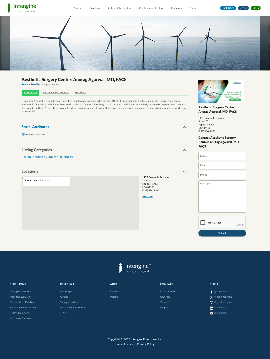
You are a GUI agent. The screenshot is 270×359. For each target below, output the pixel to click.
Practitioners (66, 157)
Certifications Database (22, 302)
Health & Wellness (35, 134)
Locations (80, 92)
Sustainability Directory (119, 8)
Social (215, 284)
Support (164, 307)
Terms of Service (124, 344)
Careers (164, 302)
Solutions (95, 8)
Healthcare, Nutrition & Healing (39, 157)
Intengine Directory (20, 291)
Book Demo (228, 8)
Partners (114, 291)
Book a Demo (167, 291)
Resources (176, 8)
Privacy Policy (145, 344)
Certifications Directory (151, 8)
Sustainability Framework (23, 307)
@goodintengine (223, 297)
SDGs (63, 313)
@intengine (220, 291)
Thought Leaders (69, 302)
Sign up (243, 8)
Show (184, 128)
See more (147, 196)
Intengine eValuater (20, 297)
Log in (255, 8)
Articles (64, 297)
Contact (167, 284)
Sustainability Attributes (55, 92)
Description (30, 92)
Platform (77, 8)
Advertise (165, 297)
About (115, 284)
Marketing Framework (22, 318)
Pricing (193, 8)
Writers (114, 297)
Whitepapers (67, 291)
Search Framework (20, 313)
